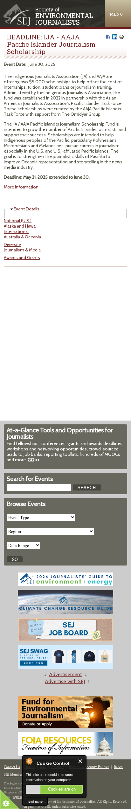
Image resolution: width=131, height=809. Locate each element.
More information (21, 187)
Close (81, 761)
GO (31, 460)
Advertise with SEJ (65, 681)
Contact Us (12, 766)
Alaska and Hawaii (21, 226)
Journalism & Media (22, 250)
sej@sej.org (20, 796)
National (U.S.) (17, 220)
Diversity (12, 244)
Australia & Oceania (22, 237)
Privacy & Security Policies (89, 766)
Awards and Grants (22, 257)
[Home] (48, 24)
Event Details (26, 209)
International (16, 231)
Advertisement (65, 674)
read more (35, 801)
